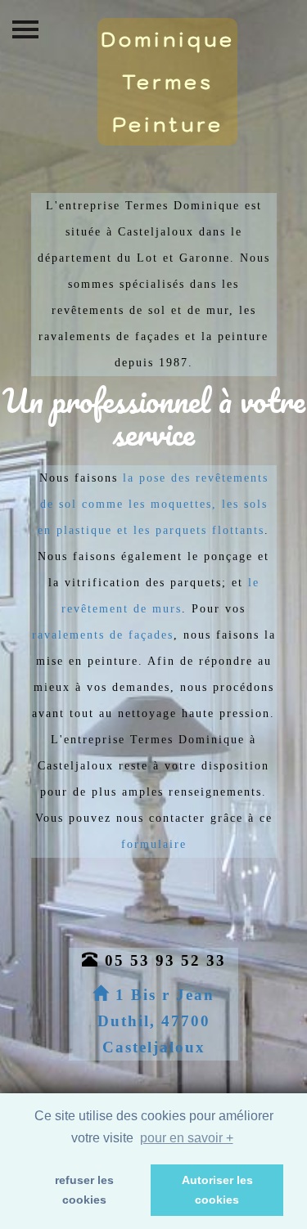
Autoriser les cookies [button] (217, 1189)
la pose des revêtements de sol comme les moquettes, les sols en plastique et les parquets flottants (153, 504)
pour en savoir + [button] (186, 1138)
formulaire (154, 844)
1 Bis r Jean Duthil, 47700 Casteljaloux (155, 1021)
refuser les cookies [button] (84, 1189)
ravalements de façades (103, 635)
